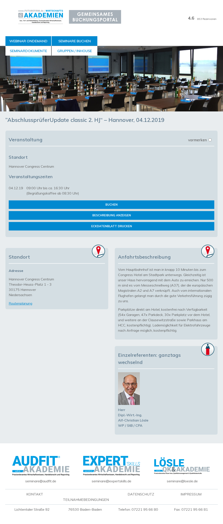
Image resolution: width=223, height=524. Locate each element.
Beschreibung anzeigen (111, 215)
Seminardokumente (28, 51)
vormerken (198, 140)
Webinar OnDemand (28, 41)
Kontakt (34, 494)
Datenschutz (141, 494)
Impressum (191, 494)
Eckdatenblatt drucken (111, 226)
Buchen (111, 204)
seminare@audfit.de (40, 481)
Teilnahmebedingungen (86, 499)
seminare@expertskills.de (111, 481)
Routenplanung (20, 303)
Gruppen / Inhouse (74, 51)
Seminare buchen (74, 41)
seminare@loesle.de (182, 481)
